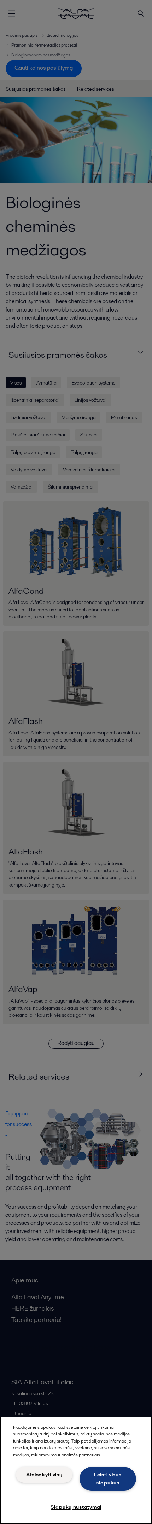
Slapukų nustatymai (76, 1507)
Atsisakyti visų (44, 1474)
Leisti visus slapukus (108, 1478)
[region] (76, 1470)
